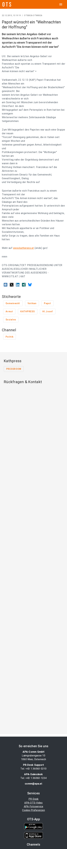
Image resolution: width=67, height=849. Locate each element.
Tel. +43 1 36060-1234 (33, 778)
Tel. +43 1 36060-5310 (33, 768)
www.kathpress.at (23, 248)
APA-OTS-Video (33, 802)
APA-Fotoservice (33, 806)
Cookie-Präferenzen (33, 810)
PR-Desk (34, 798)
